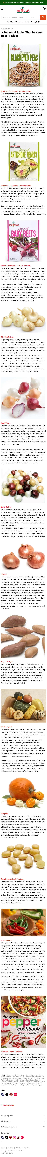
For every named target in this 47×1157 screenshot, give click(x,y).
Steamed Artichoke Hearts (10, 1083)
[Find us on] (15, 1094)
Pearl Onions (30, 1080)
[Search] (43, 17)
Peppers (37, 1080)
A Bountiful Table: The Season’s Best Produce (21, 1075)
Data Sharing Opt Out (22, 1148)
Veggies (23, 1085)
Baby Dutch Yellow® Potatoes (21, 1077)
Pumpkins (36, 1081)
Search (3, 1148)
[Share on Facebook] (2, 1094)
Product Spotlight (7, 1081)
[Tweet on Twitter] (7, 1094)
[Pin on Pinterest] (11, 1094)
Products (10, 1148)
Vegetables (16, 1085)
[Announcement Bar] (23, 2)
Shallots (43, 1081)
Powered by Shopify (7, 1153)
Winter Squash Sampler (34, 1085)
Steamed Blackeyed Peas (27, 1083)
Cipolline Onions (27, 1078)
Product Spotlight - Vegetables (22, 1081)
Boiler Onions (16, 1078)
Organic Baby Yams (19, 1080)
